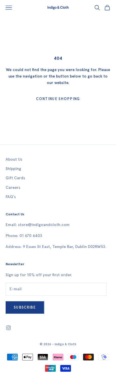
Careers (13, 187)
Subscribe (25, 307)
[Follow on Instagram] (8, 328)
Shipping (13, 168)
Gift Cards (15, 178)
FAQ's (11, 196)
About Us (14, 159)
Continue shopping (58, 99)
